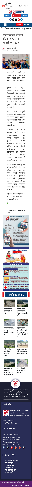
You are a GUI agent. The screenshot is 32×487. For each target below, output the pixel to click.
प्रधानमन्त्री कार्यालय (11, 460)
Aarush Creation (25, 485)
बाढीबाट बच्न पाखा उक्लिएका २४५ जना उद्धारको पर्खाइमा (22, 351)
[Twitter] (16, 19)
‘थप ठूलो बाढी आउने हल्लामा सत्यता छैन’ (21, 370)
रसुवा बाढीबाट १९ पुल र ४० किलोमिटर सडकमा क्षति (9, 331)
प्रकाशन (25, 16)
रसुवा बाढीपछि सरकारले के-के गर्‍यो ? (8, 311)
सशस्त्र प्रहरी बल (10, 470)
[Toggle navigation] (5, 25)
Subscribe (16, 16)
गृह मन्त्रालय (9, 463)
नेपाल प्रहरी (9, 472)
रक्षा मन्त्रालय (9, 465)
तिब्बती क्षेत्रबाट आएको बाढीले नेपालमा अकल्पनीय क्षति (22, 312)
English (19, 24)
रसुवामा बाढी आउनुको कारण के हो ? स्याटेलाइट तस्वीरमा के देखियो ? (22, 332)
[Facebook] (10, 19)
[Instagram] (13, 19)
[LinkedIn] (21, 19)
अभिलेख (7, 16)
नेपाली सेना (9, 467)
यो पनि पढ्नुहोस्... (16, 294)
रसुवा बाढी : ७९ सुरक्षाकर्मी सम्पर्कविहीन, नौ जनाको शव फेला (8, 371)
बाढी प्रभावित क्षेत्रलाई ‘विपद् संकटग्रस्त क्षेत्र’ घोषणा (8, 352)
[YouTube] (19, 19)
